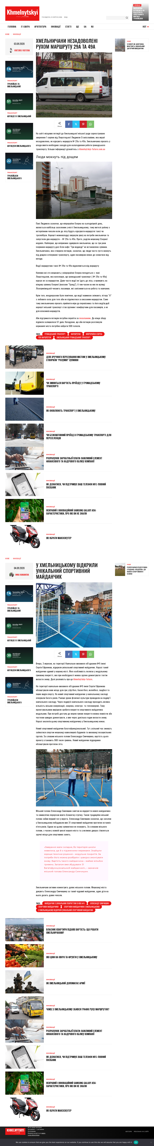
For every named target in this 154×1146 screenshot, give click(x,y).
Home (7, 34)
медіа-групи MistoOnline (37, 1134)
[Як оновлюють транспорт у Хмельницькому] (24, 409)
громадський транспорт (55, 334)
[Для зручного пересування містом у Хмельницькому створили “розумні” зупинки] (24, 357)
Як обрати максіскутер (58, 538)
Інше (129, 41)
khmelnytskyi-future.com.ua (92, 149)
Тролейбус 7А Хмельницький (14, 85)
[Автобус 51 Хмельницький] (19, 101)
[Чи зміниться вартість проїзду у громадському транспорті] (24, 383)
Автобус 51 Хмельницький (19, 116)
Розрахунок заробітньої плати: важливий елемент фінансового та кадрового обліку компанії (74, 459)
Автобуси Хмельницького (19, 146)
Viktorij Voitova (22, 50)
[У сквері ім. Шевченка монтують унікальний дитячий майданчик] (120, 45)
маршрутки (75, 334)
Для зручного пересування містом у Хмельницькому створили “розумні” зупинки (76, 358)
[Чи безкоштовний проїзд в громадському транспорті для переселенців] (24, 435)
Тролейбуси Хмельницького (14, 177)
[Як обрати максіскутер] (24, 536)
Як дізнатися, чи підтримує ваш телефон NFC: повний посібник (76, 485)
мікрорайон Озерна (94, 334)
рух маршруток (44, 337)
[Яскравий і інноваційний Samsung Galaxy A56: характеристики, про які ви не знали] (24, 510)
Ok (136, 1142)
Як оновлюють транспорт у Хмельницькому (70, 410)
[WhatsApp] (90, 124)
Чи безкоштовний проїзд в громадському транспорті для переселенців (78, 436)
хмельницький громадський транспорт (73, 337)
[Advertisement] (133, 71)
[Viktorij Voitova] (11, 50)
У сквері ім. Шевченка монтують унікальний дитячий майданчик (135, 46)
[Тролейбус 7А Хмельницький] (19, 69)
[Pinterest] (83, 124)
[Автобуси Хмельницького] (19, 131)
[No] (151, 1142)
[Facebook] (68, 124)
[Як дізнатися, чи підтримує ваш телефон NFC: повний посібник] (24, 484)
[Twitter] (76, 124)
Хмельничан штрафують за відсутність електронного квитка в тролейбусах (138, 13)
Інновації (137, 5)
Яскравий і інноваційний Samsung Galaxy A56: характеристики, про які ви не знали (71, 511)
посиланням (85, 318)
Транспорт (12, 80)
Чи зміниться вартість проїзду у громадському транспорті (73, 384)
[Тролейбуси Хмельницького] (19, 161)
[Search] (127, 18)
